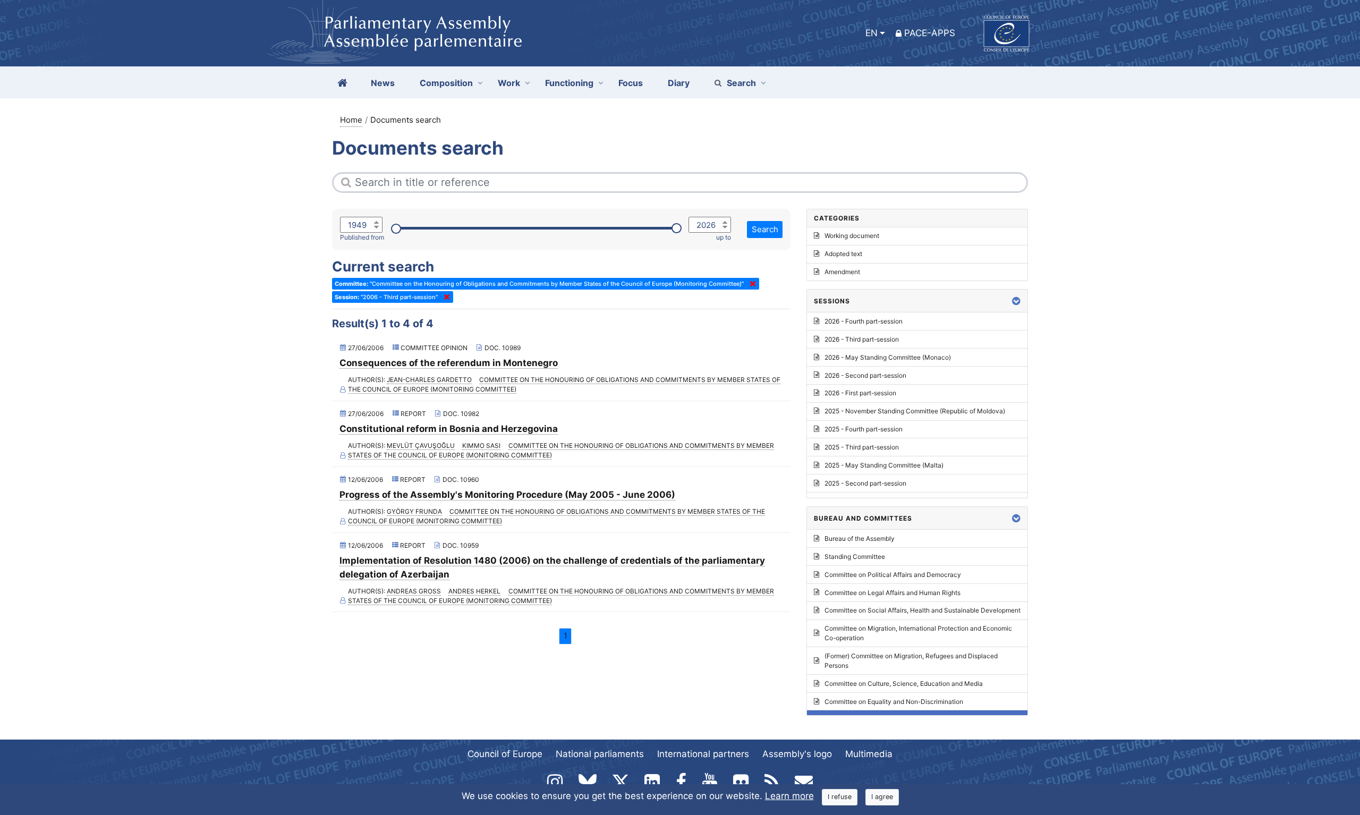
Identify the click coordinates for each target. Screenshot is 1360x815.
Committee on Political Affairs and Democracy (892, 575)
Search (741, 83)
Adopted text (843, 254)
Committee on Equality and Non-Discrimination (893, 702)
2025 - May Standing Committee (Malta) (884, 465)
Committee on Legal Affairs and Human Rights (892, 593)
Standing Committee (854, 557)
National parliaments (600, 754)
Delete (750, 283)
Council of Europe (505, 754)
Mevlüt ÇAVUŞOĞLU (421, 445)
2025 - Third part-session (861, 447)
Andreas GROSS (414, 591)
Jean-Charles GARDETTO (429, 380)
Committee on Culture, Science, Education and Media (903, 683)
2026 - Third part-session (861, 339)
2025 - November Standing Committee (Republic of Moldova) (914, 411)
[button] (1016, 301)
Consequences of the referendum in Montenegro (448, 363)
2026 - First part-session (860, 393)
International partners (703, 754)
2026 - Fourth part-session (863, 321)
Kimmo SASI (481, 445)
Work (509, 83)
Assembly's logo (797, 754)
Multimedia (868, 754)
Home (351, 120)
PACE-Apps (929, 33)
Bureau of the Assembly (859, 538)
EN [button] (871, 33)
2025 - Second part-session (865, 483)
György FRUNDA (414, 511)
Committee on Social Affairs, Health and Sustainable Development (922, 610)
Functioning (569, 83)
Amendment (842, 272)
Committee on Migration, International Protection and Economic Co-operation (918, 633)
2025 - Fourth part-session (863, 429)
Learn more (789, 796)
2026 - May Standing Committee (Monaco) (887, 357)
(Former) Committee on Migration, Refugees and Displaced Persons (911, 660)
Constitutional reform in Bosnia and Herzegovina (448, 428)
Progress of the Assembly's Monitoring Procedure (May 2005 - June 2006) (507, 494)
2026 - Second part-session (865, 375)
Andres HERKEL (474, 591)
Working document (851, 236)
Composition (446, 83)
